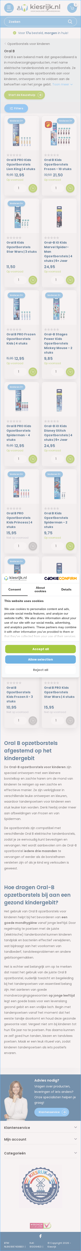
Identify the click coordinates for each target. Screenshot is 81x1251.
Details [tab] (66, 589)
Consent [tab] (14, 589)
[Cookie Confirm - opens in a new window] (60, 578)
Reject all (40, 670)
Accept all (40, 649)
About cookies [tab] (40, 589)
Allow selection (40, 659)
